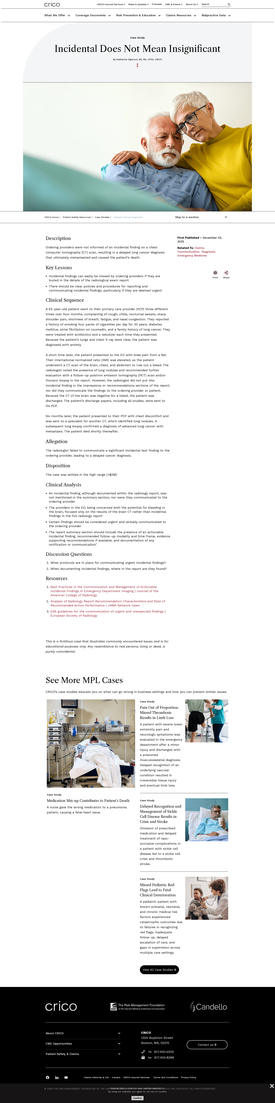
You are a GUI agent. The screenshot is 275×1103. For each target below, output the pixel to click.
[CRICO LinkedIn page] (57, 1077)
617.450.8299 (164, 1057)
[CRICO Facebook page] (47, 1077)
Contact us (205, 1044)
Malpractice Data (214, 15)
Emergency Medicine (192, 255)
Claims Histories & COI (96, 1077)
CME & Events (172, 4)
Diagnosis (208, 251)
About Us (191, 4)
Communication (188, 251)
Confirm (137, 1098)
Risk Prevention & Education (136, 15)
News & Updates (137, 4)
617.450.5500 (164, 1052)
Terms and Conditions (165, 1077)
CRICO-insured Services (110, 4)
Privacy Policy (188, 1077)
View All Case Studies (158, 969)
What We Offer (55, 15)
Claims (199, 247)
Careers (116, 1077)
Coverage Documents (91, 15)
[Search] (229, 4)
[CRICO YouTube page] (66, 1077)
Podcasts (157, 4)
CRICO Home (51, 217)
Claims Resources (179, 15)
